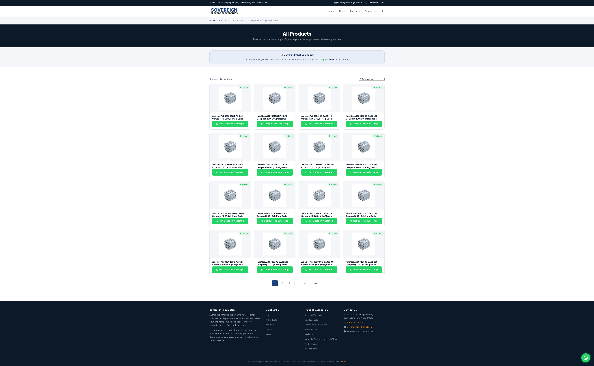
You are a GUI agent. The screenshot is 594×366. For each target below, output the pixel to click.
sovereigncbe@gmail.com (359, 327)
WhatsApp (320, 59)
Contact (270, 329)
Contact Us (371, 11)
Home (331, 11)
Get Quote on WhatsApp (231, 123)
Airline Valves (311, 329)
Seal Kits (309, 334)
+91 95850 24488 (355, 322)
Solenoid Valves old (314, 315)
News (268, 334)
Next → (316, 283)
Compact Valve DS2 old (316, 324)
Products (355, 11)
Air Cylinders (311, 348)
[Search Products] (382, 11)
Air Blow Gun (311, 344)
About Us (270, 324)
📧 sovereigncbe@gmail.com (348, 2)
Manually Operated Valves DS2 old (321, 339)
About (342, 11)
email (331, 59)
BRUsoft (345, 361)
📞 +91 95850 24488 (375, 2)
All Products (271, 320)
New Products (311, 320)
